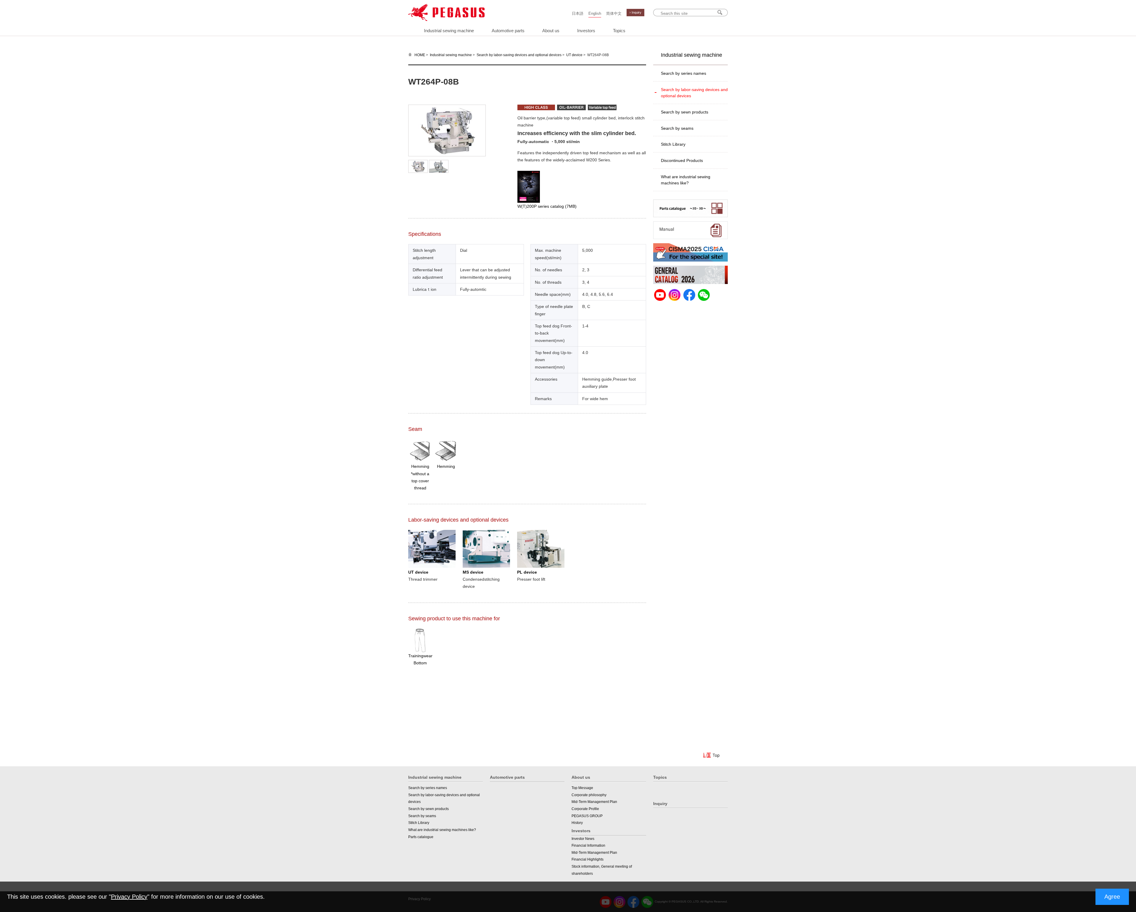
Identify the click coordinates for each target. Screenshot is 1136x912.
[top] (712, 756)
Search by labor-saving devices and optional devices (519, 55)
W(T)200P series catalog (547, 206)
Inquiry (660, 803)
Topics (619, 30)
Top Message (582, 788)
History (577, 823)
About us (550, 30)
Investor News (583, 839)
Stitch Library (673, 144)
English (594, 14)
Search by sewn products (684, 112)
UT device (574, 55)
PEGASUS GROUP (587, 816)
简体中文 (614, 14)
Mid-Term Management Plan (594, 802)
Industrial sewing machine (449, 30)
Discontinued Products (682, 160)
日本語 (577, 14)
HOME (419, 55)
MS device (473, 572)
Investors (586, 30)
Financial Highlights (588, 859)
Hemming (446, 466)
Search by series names (683, 73)
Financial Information (588, 845)
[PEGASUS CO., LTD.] (446, 19)
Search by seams (677, 128)
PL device (527, 572)
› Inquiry (635, 12)
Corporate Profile (585, 809)
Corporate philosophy (589, 795)
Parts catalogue (420, 837)
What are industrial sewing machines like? (685, 179)
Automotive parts (508, 30)
